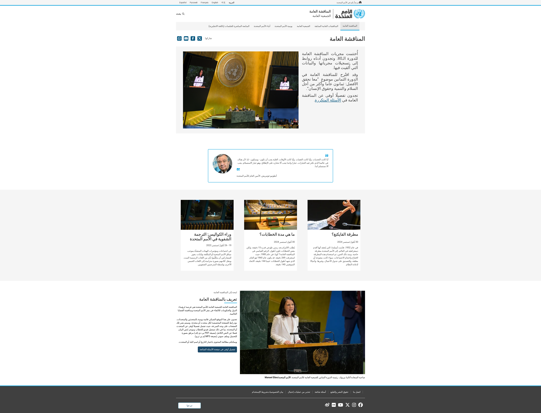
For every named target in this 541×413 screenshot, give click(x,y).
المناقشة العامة (320, 11)
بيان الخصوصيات (275, 392)
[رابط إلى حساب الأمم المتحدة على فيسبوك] (360, 405)
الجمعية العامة (303, 26)
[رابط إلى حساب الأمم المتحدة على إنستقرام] (354, 405)
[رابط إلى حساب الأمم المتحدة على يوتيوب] (340, 405)
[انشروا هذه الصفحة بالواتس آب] (179, 38)
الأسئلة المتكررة (328, 100)
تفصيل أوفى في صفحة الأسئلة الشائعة (217, 349)
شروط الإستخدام (260, 392)
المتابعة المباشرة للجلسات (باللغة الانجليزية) (229, 26)
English (215, 2)
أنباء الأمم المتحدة (262, 26)
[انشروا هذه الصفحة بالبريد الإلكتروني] (186, 38)
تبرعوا (189, 405)
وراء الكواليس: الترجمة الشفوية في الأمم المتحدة (210, 236)
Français (204, 2)
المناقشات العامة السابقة (326, 26)
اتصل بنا (356, 392)
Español (182, 2)
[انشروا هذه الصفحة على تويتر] (199, 38)
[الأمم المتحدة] (350, 13)
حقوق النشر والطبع (339, 392)
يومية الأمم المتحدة (283, 26)
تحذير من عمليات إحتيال (299, 392)
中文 (223, 2)
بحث (178, 13)
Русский (193, 2)
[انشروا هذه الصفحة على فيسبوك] (193, 38)
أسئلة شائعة (320, 392)
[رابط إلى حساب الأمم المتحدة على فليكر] (334, 405)
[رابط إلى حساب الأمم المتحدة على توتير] (347, 405)
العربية (231, 2)
